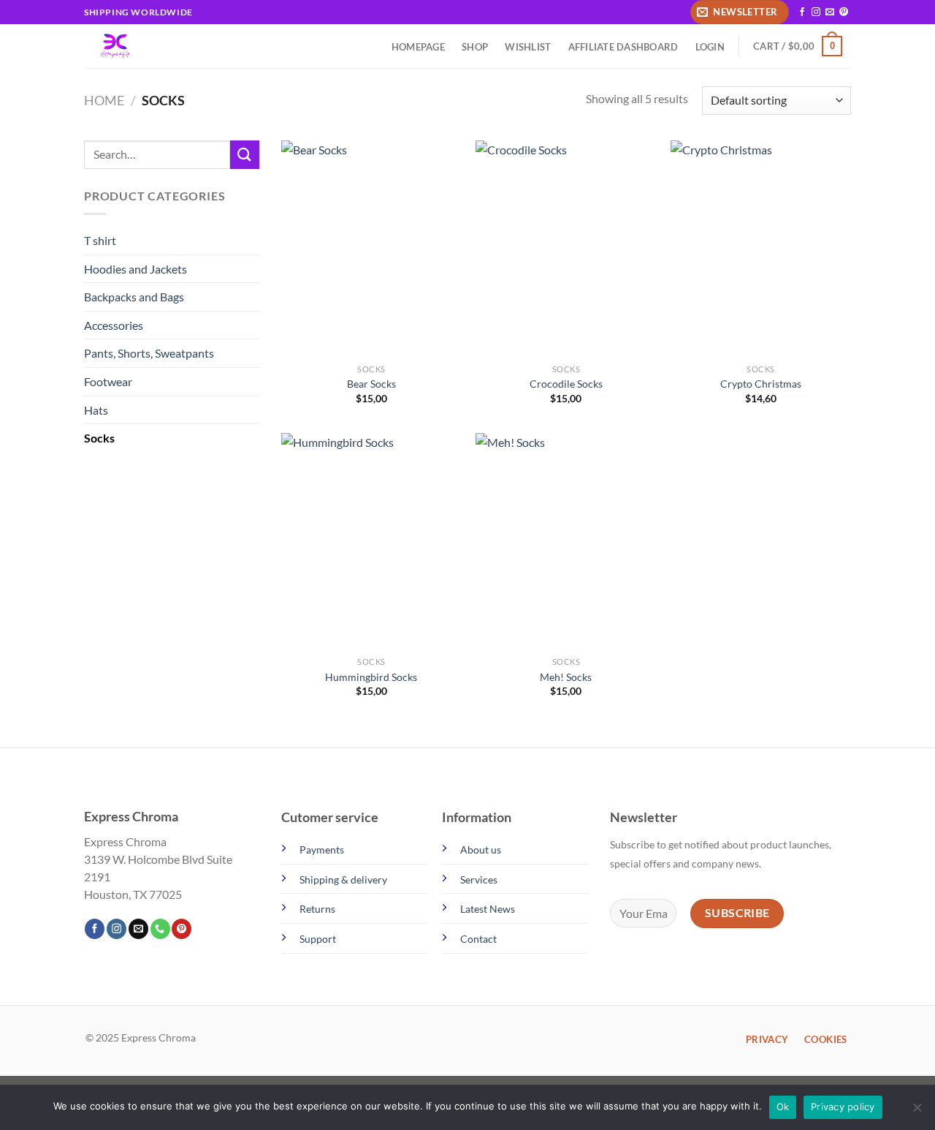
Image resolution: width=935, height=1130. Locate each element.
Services (478, 879)
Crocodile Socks (566, 383)
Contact (478, 939)
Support (317, 939)
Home (104, 100)
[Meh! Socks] (566, 541)
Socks (99, 438)
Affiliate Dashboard (623, 47)
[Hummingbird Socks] (371, 541)
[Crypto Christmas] (761, 248)
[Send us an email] (829, 12)
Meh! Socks (566, 677)
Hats (96, 410)
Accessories (113, 325)
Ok (783, 1106)
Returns (317, 909)
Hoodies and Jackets (135, 269)
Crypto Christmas (760, 383)
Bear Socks (371, 383)
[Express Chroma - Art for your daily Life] (132, 46)
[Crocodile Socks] (566, 248)
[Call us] (160, 929)
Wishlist (528, 47)
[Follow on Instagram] (816, 12)
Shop (475, 47)
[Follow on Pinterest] (843, 12)
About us (480, 849)
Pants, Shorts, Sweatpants (149, 353)
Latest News (487, 909)
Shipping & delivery (343, 879)
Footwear (108, 381)
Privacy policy (843, 1106)
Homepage (418, 47)
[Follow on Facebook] (802, 12)
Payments (321, 849)
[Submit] (244, 154)
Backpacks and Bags (134, 297)
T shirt (100, 240)
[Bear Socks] (371, 248)
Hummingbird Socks (371, 677)
